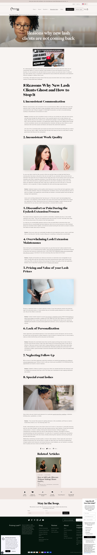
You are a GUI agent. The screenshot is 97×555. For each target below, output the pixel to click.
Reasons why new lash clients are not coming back (28, 14)
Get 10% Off (89, 537)
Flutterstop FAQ (79, 540)
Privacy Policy (12, 548)
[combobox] (84, 4)
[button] (34, 9)
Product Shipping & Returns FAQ (82, 543)
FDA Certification (54, 532)
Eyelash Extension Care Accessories (43, 540)
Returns (65, 534)
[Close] (19, 536)
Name (29, 510)
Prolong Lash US (77, 552)
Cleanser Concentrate (43, 528)
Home (10, 14)
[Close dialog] (96, 499)
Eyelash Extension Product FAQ (80, 535)
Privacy (65, 532)
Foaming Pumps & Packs (44, 530)
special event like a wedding (59, 414)
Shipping (66, 536)
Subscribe (66, 513)
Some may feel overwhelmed (53, 249)
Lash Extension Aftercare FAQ (81, 538)
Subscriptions (70, 9)
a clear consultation (45, 108)
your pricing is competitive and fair (54, 316)
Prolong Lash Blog (15, 14)
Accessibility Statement (81, 532)
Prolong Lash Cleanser (53, 262)
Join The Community (68, 538)
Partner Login (79, 9)
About (65, 528)
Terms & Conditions (68, 530)
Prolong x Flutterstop (43, 532)
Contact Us (78, 530)
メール (46, 510)
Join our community (68, 520)
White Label (41, 537)
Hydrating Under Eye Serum (43, 534)
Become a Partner (55, 528)
